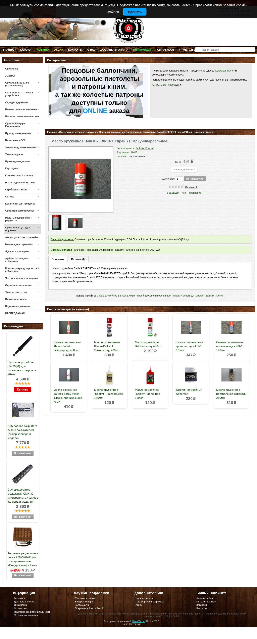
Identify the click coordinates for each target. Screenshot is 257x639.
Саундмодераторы (16, 102)
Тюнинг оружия (14, 154)
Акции (58, 49)
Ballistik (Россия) (215, 295)
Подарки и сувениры (17, 306)
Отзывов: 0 (191, 187)
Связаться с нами (85, 598)
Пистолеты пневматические (22, 116)
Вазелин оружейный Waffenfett (188, 391)
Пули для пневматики (18, 133)
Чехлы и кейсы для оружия (21, 278)
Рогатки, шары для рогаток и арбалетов (22, 270)
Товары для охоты (16, 292)
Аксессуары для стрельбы (21, 237)
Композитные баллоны (19, 175)
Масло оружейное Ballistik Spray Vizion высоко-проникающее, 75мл (68, 395)
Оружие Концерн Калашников (15, 125)
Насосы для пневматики (20, 182)
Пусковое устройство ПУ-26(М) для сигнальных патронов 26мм (22, 368)
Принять (135, 11)
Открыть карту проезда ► (167, 84)
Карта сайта (82, 605)
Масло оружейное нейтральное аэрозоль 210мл (231, 393)
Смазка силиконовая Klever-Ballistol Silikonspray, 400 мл (67, 346)
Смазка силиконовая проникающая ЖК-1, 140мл (230, 346)
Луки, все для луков (17, 251)
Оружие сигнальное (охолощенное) (17, 84)
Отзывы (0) (78, 259)
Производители (145, 598)
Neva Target (138, 621)
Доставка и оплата (114, 49)
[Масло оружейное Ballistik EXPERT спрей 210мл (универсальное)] (81, 208)
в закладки (173, 192)
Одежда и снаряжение (18, 285)
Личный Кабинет (205, 598)
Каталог (26, 49)
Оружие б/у (11, 68)
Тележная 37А (223, 70)
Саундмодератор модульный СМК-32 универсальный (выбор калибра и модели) (23, 495)
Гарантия (19, 598)
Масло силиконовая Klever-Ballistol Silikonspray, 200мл (107, 346)
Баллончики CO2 (15, 140)
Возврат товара (84, 601)
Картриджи (11, 168)
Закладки (201, 605)
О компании (21, 605)
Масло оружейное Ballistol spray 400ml (148, 344)
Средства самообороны (19, 210)
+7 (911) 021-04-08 (189, 49)
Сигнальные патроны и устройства (19, 94)
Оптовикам (165, 49)
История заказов (206, 601)
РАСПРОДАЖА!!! (15, 313)
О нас (91, 49)
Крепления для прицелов (20, 203)
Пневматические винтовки (21, 109)
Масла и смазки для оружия (115, 132)
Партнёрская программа (150, 601)
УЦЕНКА (10, 75)
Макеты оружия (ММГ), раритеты (18, 219)
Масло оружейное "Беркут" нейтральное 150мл (108, 393)
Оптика (9, 196)
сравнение (195, 192)
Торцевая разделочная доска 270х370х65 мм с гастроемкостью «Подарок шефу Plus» (23, 559)
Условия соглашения (26, 615)
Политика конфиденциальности (32, 611)
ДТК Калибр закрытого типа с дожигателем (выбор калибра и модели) (22, 432)
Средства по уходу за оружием (18, 229)
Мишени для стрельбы (19, 244)
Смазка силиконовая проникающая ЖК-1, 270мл (189, 346)
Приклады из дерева (17, 161)
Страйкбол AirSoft (16, 189)
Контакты (75, 49)
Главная (9, 49)
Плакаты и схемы (16, 299)
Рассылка (201, 608)
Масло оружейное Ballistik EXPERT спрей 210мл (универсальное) (174, 132)
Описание (58, 259)
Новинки (43, 49)
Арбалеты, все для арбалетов (16, 260)
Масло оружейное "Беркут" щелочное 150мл (147, 393)
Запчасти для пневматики (20, 147)
